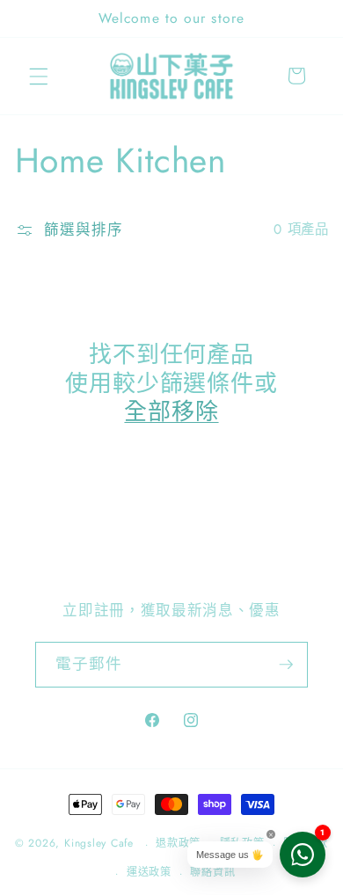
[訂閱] (286, 665)
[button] (39, 76)
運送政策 (149, 872)
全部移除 (171, 411)
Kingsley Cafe (99, 844)
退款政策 (178, 843)
